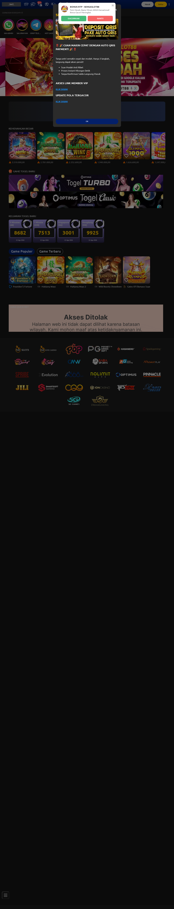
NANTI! (100, 18)
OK (87, 121)
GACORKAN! (74, 18)
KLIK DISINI (62, 89)
